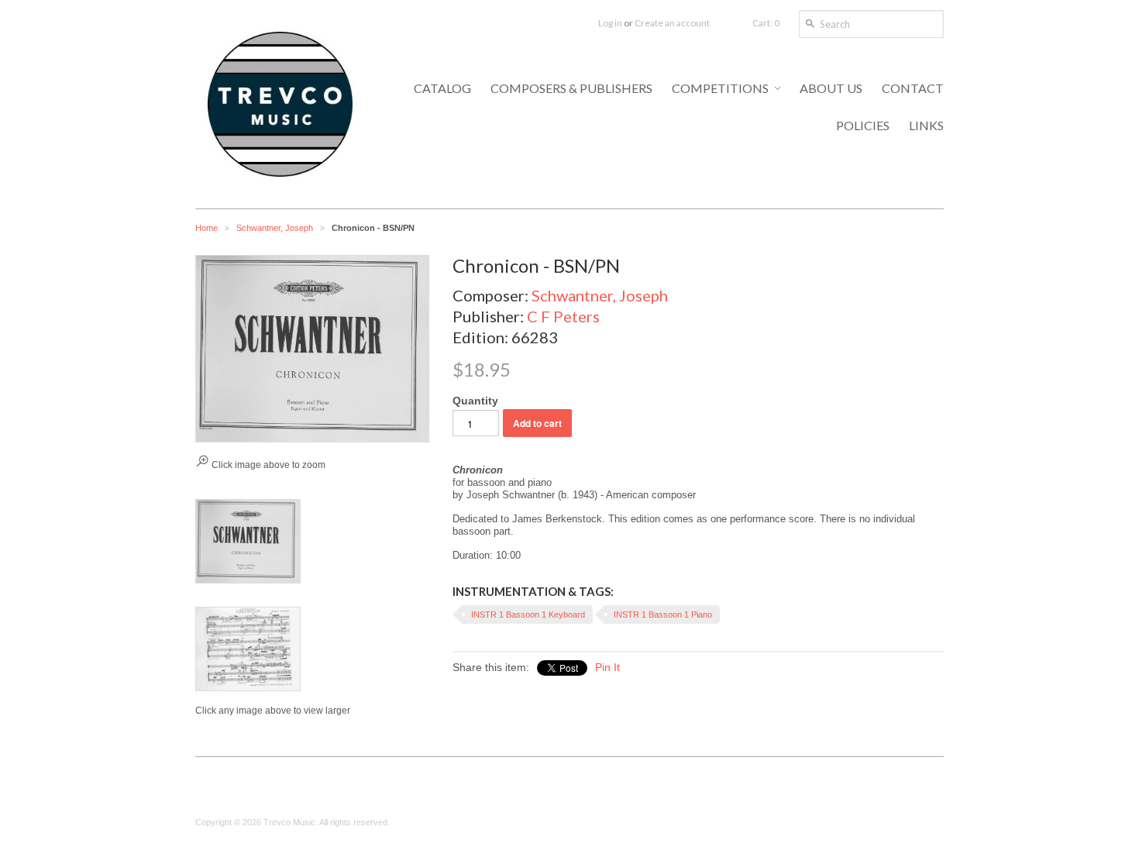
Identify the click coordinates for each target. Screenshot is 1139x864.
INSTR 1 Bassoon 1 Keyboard (528, 614)
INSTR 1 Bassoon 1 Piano (663, 614)
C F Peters (563, 316)
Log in (610, 23)
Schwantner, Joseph (274, 227)
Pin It (607, 667)
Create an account (672, 23)
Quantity (475, 400)
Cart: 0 (765, 23)
